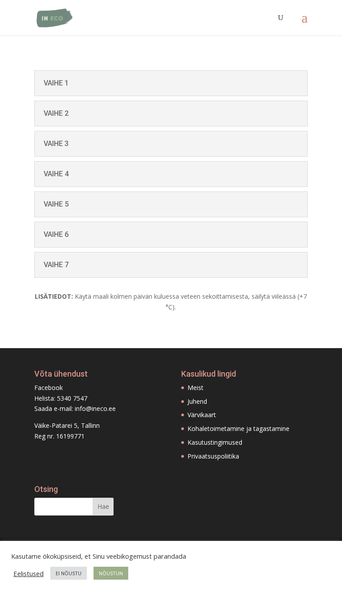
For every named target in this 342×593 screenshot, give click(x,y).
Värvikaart (201, 414)
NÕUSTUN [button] (111, 573)
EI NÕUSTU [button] (68, 573)
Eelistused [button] (28, 573)
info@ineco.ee (95, 408)
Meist (195, 387)
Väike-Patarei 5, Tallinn (67, 425)
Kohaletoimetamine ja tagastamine (238, 428)
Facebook (48, 387)
